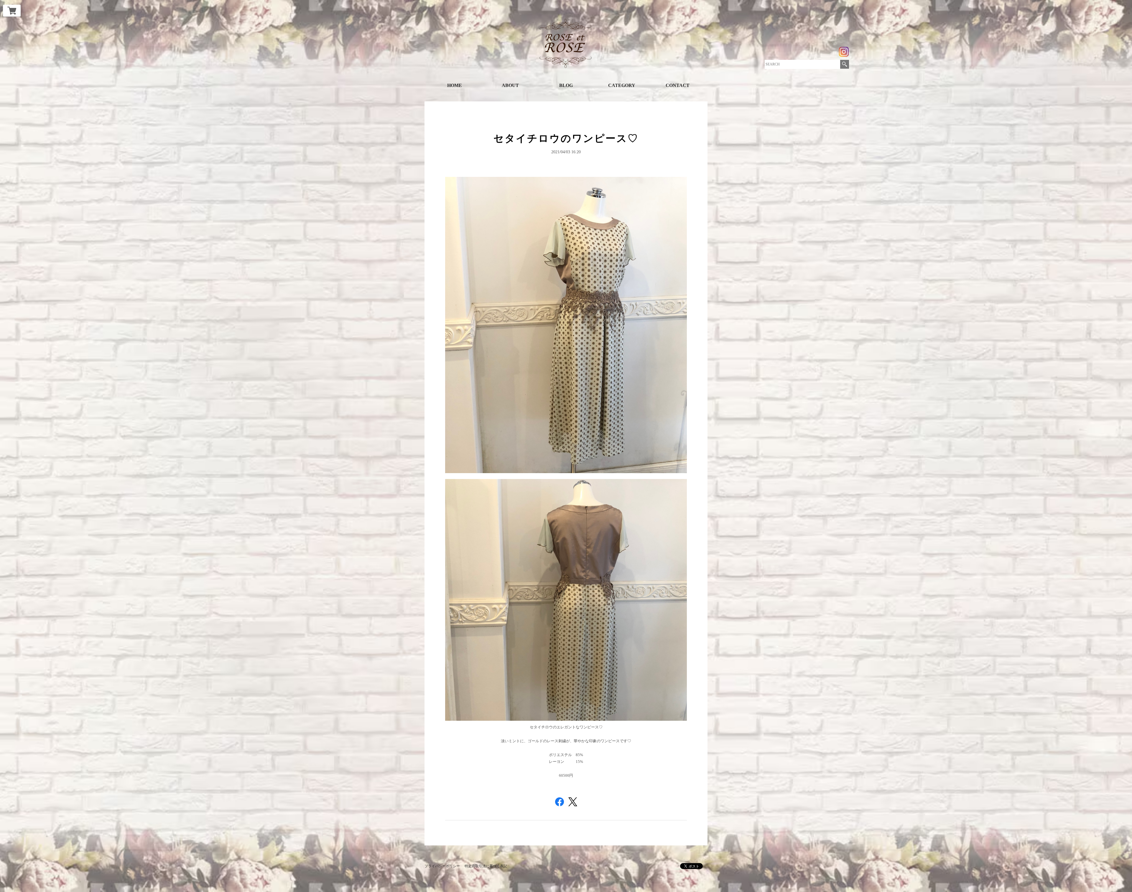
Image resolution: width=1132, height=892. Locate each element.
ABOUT (510, 85)
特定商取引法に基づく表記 (486, 866)
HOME (454, 85)
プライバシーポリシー (442, 866)
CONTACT (678, 85)
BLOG (566, 85)
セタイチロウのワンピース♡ (566, 138)
